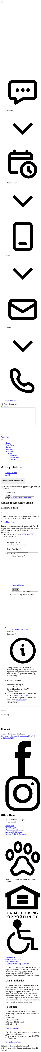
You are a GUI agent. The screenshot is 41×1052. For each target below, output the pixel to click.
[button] (22, 671)
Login (8, 498)
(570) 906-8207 (28, 534)
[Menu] (2, 439)
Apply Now (5, 437)
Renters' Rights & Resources (15, 834)
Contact (13, 459)
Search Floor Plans (7, 522)
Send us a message (12, 1028)
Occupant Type (13, 543)
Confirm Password (14, 680)
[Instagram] (22, 810)
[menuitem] (22, 443)
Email (10, 632)
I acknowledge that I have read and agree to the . (22, 694)
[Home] (18, 435)
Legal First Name (14, 549)
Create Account (13, 702)
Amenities (9, 449)
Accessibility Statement (13, 832)
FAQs (7, 461)
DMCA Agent (10, 828)
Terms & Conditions (23, 695)
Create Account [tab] (11, 473)
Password (8, 495)
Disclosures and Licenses (14, 830)
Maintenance (14, 457)
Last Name (12, 554)
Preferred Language (15, 685)
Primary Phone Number (25, 594)
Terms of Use (10, 957)
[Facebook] (22, 775)
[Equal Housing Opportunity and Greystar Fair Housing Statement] (22, 918)
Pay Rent (13, 455)
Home (7, 443)
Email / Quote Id (11, 493)
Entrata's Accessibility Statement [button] (17, 964)
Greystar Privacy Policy (14, 959)
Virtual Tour (9, 826)
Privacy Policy (21, 700)
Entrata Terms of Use (13, 1042)
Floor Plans (9, 445)
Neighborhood (10, 451)
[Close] (2, 2)
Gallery (8, 447)
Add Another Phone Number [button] (17, 629)
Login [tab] (7, 475)
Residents (8, 453)
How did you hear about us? (18, 689)
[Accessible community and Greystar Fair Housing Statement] (22, 954)
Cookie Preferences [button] (12, 962)
